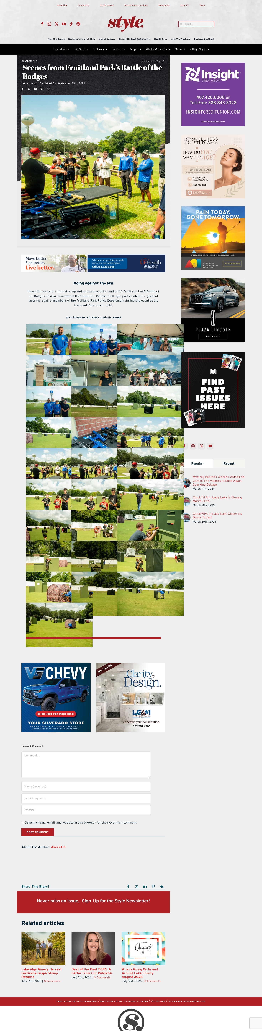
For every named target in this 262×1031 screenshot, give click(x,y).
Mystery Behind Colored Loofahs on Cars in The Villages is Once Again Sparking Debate (219, 480)
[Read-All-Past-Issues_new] (213, 353)
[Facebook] (22, 89)
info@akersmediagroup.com (186, 1001)
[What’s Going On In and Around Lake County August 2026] (43, 948)
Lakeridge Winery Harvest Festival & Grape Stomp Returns (91, 973)
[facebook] (42, 24)
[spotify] (78, 24)
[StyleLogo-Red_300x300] (125, 7)
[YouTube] (210, 446)
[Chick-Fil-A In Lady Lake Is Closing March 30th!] (186, 499)
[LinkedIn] (35, 89)
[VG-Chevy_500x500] (213, 65)
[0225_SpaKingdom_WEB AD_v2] (130, 665)
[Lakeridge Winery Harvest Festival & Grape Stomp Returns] (93, 948)
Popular (197, 463)
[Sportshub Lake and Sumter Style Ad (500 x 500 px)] (213, 208)
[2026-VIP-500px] (56, 665)
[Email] (48, 89)
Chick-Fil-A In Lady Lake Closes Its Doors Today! (217, 515)
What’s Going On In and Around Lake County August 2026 (39, 973)
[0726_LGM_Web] (213, 136)
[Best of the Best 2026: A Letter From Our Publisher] (143, 948)
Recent (229, 463)
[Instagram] (193, 446)
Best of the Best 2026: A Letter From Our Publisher (142, 971)
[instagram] (49, 24)
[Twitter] (201, 446)
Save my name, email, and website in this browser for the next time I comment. (81, 822)
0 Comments (52, 981)
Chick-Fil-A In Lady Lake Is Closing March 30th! (217, 499)
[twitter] (57, 24)
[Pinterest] (42, 89)
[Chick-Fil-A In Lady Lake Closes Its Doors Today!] (186, 515)
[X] (29, 89)
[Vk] (161, 886)
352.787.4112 (157, 1001)
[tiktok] (71, 24)
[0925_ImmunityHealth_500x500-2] (213, 280)
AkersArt (29, 61)
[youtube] (64, 24)
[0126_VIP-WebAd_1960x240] (93, 257)
